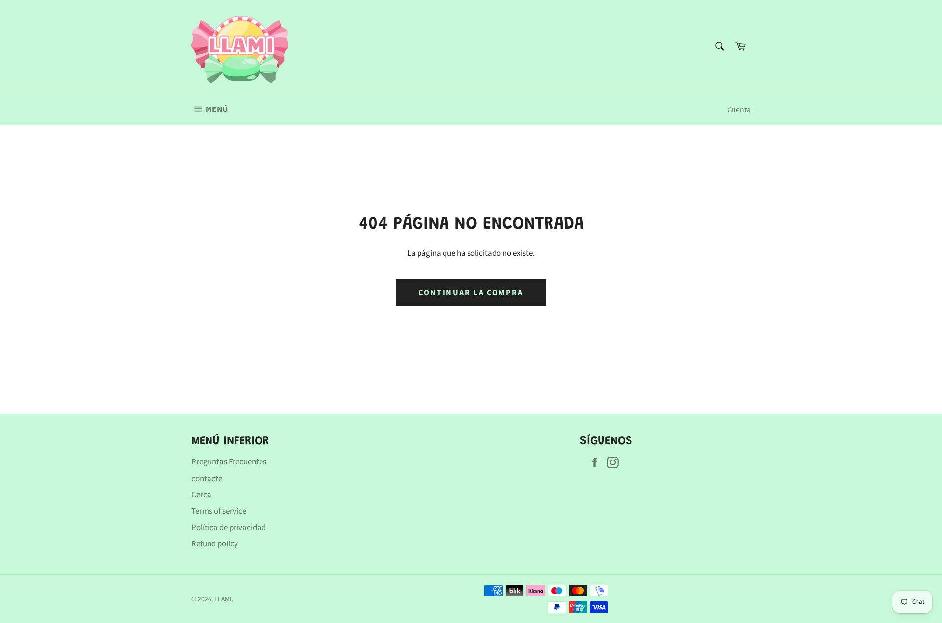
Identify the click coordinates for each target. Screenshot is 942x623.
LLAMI (223, 599)
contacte (206, 479)
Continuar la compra (471, 292)
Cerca (201, 495)
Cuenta (739, 110)
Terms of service (218, 511)
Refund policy (214, 544)
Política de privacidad (228, 528)
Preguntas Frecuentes (228, 462)
